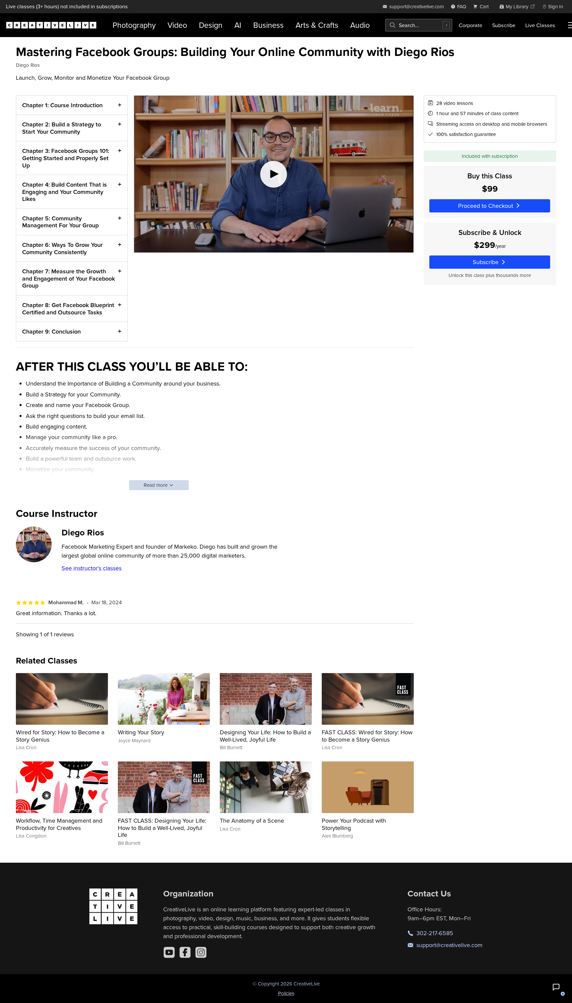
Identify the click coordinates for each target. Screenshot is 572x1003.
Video (177, 25)
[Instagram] (201, 952)
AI (237, 25)
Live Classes (540, 25)
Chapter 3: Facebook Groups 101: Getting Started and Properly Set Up (65, 158)
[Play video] (273, 174)
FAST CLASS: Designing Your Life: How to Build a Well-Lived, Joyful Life (162, 827)
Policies (286, 993)
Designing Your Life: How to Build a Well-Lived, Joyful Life (265, 736)
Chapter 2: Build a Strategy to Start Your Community (61, 128)
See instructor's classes (91, 568)
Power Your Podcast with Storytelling (354, 824)
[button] (556, 987)
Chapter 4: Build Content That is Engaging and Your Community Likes (64, 191)
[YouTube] (169, 952)
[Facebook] (185, 952)
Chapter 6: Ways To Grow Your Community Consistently (62, 248)
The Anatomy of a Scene (252, 820)
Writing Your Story (141, 732)
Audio (360, 25)
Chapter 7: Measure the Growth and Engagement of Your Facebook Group (68, 278)
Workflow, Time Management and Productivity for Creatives (59, 824)
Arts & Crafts (317, 25)
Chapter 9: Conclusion (51, 331)
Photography (134, 25)
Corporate (470, 25)
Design (210, 25)
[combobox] (419, 25)
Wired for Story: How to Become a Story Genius (60, 736)
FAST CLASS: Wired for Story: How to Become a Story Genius (367, 736)
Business (268, 25)
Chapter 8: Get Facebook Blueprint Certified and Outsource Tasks (68, 308)
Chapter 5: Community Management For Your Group (60, 222)
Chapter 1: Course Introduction (62, 105)
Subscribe (503, 25)
